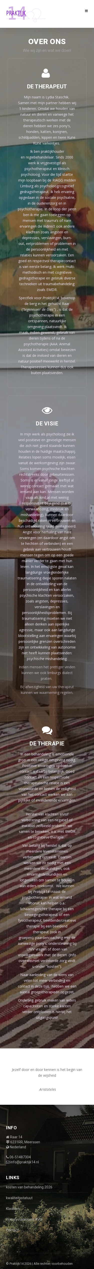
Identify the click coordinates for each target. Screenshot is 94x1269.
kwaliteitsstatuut (19, 1198)
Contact (12, 1230)
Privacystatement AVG (24, 1219)
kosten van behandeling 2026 (29, 1187)
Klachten (13, 1209)
